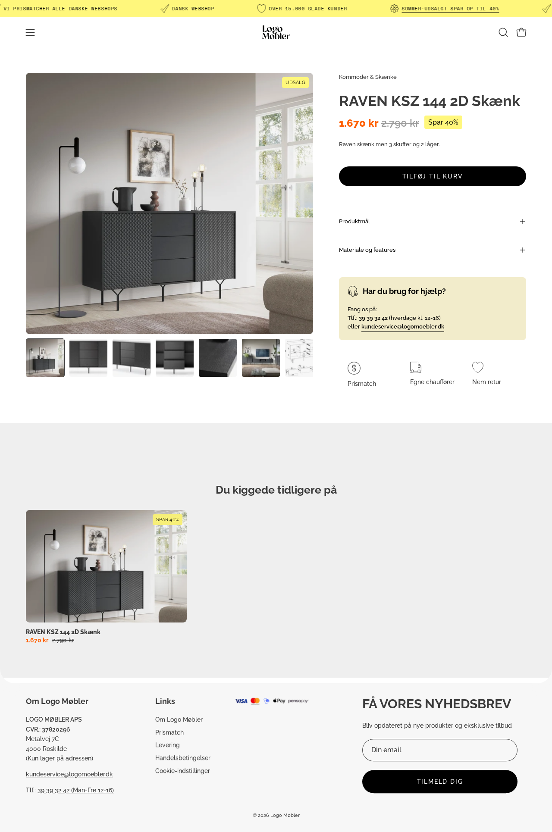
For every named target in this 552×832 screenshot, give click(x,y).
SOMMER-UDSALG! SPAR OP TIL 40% (450, 8)
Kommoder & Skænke (368, 77)
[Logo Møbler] (276, 32)
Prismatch (169, 732)
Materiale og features (367, 250)
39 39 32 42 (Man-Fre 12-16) (76, 790)
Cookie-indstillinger (182, 770)
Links (165, 701)
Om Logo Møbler (179, 719)
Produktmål (354, 221)
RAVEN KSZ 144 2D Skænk (63, 632)
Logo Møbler (285, 816)
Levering (167, 745)
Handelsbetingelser (182, 757)
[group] (276, 576)
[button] (503, 32)
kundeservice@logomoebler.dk (69, 774)
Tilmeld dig (440, 781)
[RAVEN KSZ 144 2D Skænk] (45, 357)
